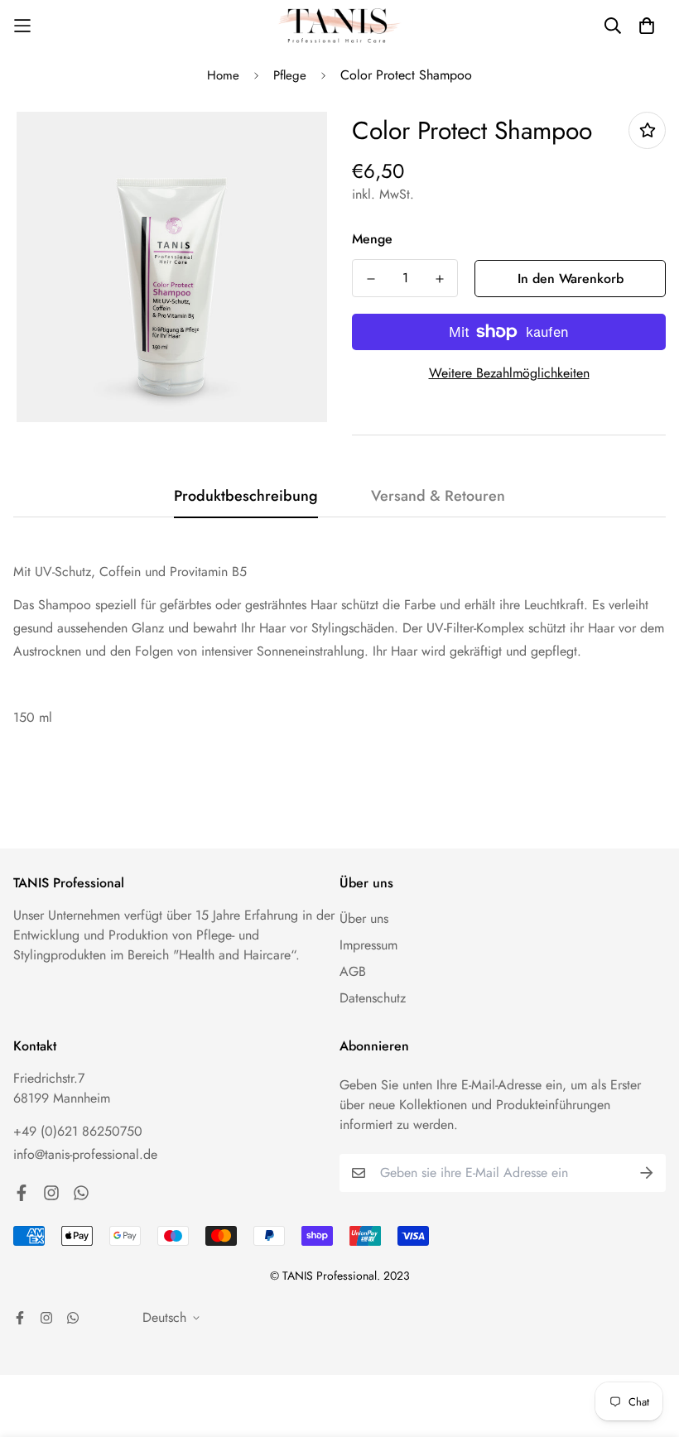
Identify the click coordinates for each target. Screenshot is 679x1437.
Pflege (289, 75)
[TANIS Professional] (339, 26)
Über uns (364, 918)
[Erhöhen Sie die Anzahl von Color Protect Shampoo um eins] (439, 279)
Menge (372, 238)
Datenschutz (373, 997)
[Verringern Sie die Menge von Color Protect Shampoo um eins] (370, 279)
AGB (353, 971)
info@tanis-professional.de (85, 1154)
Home (223, 75)
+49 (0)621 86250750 (77, 1131)
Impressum (368, 944)
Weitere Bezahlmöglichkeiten (509, 372)
